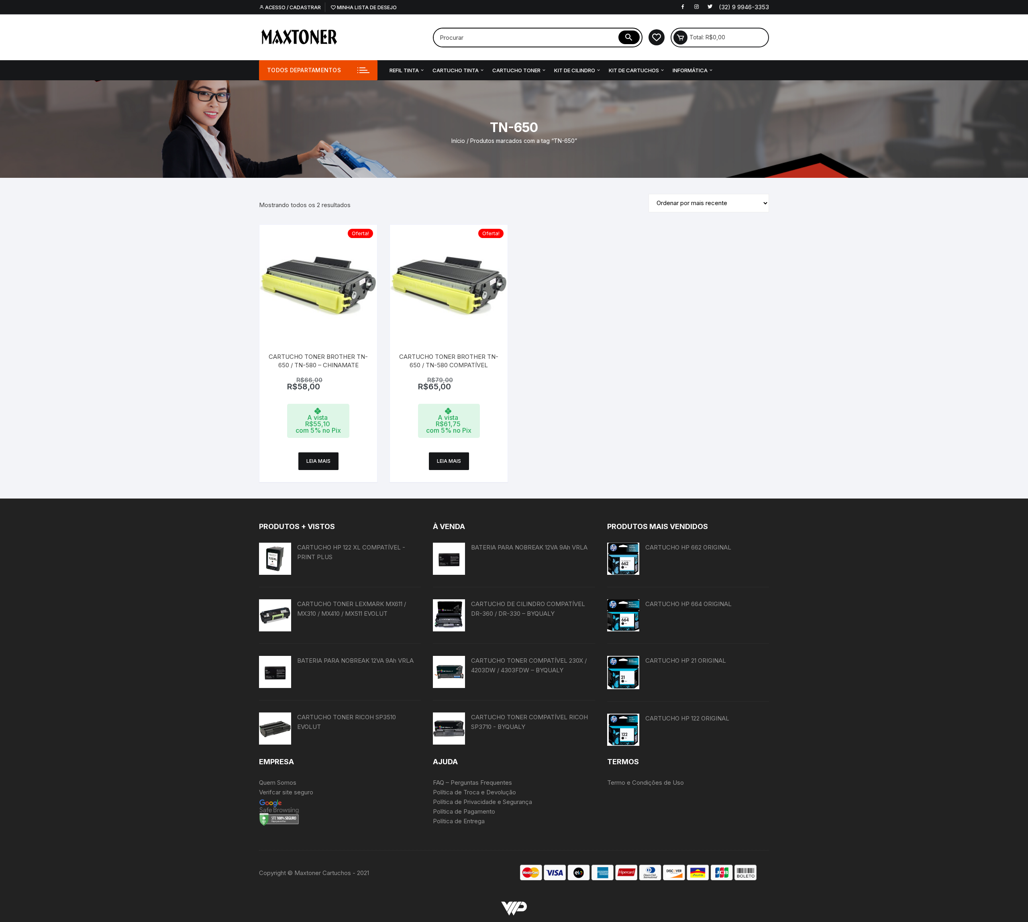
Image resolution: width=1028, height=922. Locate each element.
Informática (690, 70)
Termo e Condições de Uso (645, 782)
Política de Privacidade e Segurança (482, 802)
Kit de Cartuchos (634, 70)
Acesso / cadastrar (292, 7)
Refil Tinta (404, 70)
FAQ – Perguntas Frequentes (472, 782)
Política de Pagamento (464, 811)
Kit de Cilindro (574, 70)
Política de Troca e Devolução (474, 792)
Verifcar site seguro (286, 792)
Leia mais (318, 461)
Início (458, 140)
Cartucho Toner (516, 70)
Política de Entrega (459, 821)
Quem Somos (277, 782)
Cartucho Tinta (455, 70)
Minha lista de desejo (366, 7)
